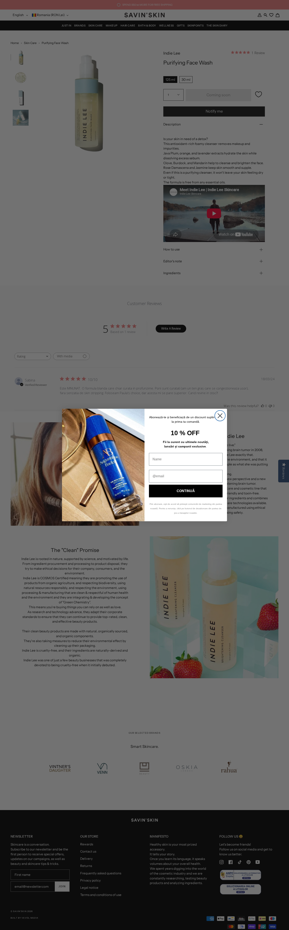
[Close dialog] (220, 415)
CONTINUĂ (186, 491)
